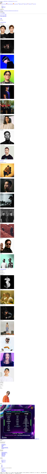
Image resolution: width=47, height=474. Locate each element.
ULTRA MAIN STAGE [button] (6, 10)
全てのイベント (4, 6)
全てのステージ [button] (2, 9)
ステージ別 (2, 11)
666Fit (2, 446)
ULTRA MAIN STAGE (3, 22)
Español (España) (3, 453)
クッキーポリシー (4, 470)
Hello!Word (3, 445)
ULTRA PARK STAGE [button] (15, 10)
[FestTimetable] (0, 0)
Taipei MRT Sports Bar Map (5, 447)
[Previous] (0, 17)
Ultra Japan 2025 (3, 7)
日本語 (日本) (3, 455)
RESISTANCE (2, 160)
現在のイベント (4, 461)
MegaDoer (3, 448)
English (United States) (4, 452)
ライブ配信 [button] (5, 14)
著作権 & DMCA (4, 471)
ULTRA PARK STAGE (3, 269)
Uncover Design (3, 444)
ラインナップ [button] (2, 14)
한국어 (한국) (3, 456)
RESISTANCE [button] (11, 10)
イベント (1, 458)
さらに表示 (2, 439)
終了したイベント (4, 460)
